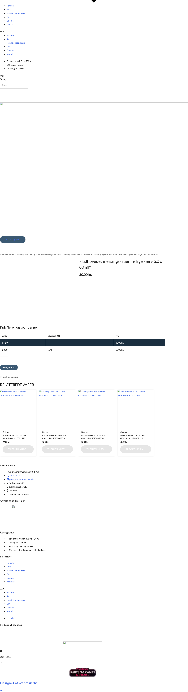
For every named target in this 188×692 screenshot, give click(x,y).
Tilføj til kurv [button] (17, 449)
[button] (82, 31)
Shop (9, 9)
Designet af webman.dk (18, 683)
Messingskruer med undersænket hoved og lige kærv (86, 254)
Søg (2, 75)
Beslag (32, 94)
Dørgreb (15, 94)
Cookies (10, 20)
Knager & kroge (52, 94)
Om (8, 17)
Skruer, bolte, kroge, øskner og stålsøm (25, 254)
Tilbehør (147, 94)
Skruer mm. (73, 99)
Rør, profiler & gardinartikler (117, 94)
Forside (10, 5)
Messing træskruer (52, 254)
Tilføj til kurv (9, 367)
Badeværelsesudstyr (81, 94)
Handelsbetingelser (16, 13)
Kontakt (10, 24)
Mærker (91, 99)
